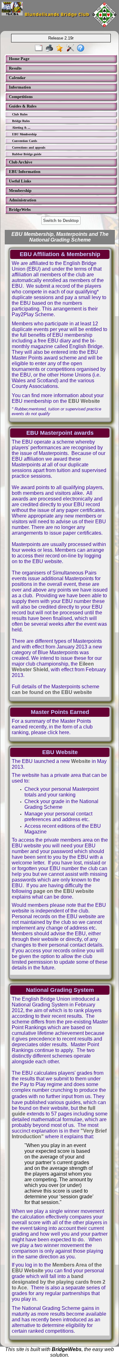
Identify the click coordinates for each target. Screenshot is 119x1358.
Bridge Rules (21, 121)
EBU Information (24, 171)
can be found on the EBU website (52, 692)
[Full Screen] (40, 48)
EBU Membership (24, 134)
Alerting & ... (21, 127)
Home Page (19, 58)
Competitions (21, 96)
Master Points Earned (60, 712)
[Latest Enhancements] (61, 48)
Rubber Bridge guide (26, 154)
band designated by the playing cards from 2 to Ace (58, 1282)
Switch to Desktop (61, 220)
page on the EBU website (63, 891)
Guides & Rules (22, 106)
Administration (22, 200)
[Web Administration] (71, 48)
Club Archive (20, 162)
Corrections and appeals (28, 147)
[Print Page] (50, 48)
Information (20, 87)
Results (15, 68)
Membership (20, 190)
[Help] (82, 48)
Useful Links (20, 181)
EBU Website (84, 401)
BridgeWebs (20, 209)
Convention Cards (24, 141)
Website (80, 761)
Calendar (17, 77)
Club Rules (20, 114)
